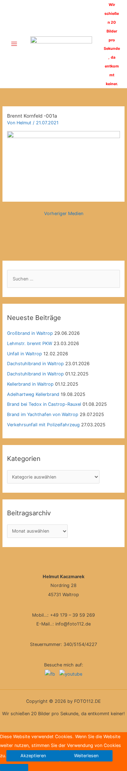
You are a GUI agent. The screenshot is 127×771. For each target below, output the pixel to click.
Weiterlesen (86, 755)
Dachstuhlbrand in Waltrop (35, 363)
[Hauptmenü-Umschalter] (14, 44)
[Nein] (14, 767)
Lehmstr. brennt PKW (29, 343)
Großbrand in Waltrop (30, 333)
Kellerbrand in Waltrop (30, 384)
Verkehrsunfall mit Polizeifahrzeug (43, 424)
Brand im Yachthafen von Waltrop (42, 414)
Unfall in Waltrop (24, 353)
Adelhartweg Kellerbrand (33, 394)
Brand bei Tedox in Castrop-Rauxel (44, 404)
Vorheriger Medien (63, 213)
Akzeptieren (33, 755)
